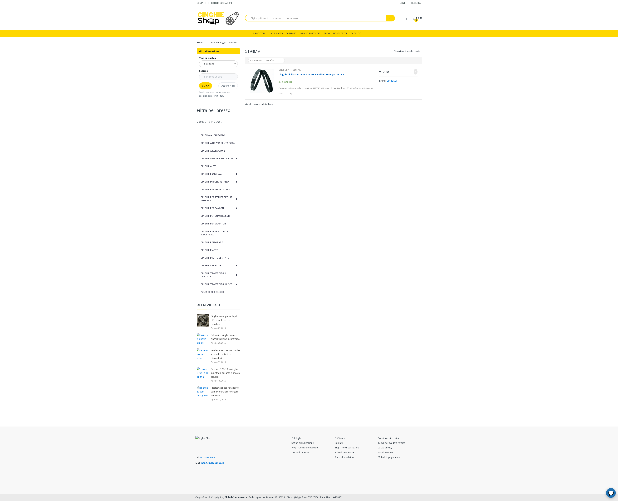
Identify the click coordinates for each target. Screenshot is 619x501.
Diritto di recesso (300, 452)
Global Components (236, 497)
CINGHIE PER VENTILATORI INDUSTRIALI (215, 233)
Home (200, 42)
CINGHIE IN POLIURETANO (219, 181)
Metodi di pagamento (389, 457)
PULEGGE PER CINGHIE (212, 291)
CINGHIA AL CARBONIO (213, 135)
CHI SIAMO (277, 33)
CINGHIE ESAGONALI (219, 174)
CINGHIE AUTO (208, 166)
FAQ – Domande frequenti (305, 447)
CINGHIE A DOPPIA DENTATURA (217, 142)
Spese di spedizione (345, 457)
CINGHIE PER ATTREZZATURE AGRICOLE (219, 199)
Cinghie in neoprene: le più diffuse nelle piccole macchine (224, 320)
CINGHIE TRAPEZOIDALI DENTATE (219, 275)
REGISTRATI (416, 2)
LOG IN (403, 2)
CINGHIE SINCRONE (219, 265)
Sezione (203, 70)
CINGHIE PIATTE (209, 250)
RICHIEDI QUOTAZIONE (221, 2)
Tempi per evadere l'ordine (391, 442)
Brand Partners (385, 452)
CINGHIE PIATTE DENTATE (290, 70)
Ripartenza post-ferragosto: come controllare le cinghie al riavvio (225, 391)
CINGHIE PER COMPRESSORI (215, 215)
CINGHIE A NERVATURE (213, 150)
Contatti (339, 442)
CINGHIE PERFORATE (212, 242)
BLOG (327, 33)
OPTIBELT (392, 80)
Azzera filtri (228, 85)
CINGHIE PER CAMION (219, 208)
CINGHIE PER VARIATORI (213, 223)
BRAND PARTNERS (310, 33)
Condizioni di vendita (388, 438)
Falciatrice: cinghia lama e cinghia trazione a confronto (225, 336)
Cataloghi (296, 438)
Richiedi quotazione (344, 452)
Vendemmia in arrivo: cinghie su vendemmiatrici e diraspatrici (225, 354)
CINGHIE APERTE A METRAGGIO (219, 158)
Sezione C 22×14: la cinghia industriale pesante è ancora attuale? (225, 372)
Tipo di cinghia (207, 58)
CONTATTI (201, 2)
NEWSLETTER (340, 33)
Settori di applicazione (302, 442)
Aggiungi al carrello (415, 71)
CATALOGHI (357, 33)
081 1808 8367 (207, 457)
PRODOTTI (259, 33)
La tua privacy (385, 447)
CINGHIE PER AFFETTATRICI (215, 189)
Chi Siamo (340, 438)
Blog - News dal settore (347, 447)
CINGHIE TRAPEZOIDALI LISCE (219, 284)
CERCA (205, 85)
